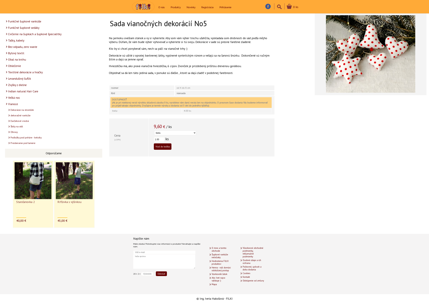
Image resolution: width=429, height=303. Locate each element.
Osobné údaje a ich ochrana (252, 262)
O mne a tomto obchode (219, 249)
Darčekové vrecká (20, 120)
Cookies (246, 273)
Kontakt (246, 277)
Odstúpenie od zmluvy (253, 280)
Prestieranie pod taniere (23, 143)
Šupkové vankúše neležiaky (220, 256)
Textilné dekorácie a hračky (25, 72)
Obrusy (14, 132)
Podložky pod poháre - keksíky (26, 137)
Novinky (191, 7)
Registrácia (207, 7)
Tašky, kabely (16, 40)
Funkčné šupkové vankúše (24, 21)
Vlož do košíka (163, 146)
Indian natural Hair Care (23, 91)
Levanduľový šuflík (19, 78)
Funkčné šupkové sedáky (23, 28)
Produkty (176, 7)
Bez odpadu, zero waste (22, 47)
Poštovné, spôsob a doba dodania (252, 268)
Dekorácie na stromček (22, 109)
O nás (161, 7)
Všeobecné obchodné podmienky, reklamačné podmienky (253, 252)
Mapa (214, 284)
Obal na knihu (17, 59)
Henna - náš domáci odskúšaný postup (221, 269)
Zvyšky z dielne (17, 85)
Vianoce (13, 104)
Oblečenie (14, 66)
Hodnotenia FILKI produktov (220, 262)
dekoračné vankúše (20, 115)
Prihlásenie (225, 7)
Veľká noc (14, 98)
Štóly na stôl (17, 126)
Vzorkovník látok (219, 274)
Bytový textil (16, 53)
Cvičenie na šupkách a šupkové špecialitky (35, 34)
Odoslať (161, 273)
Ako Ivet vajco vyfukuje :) (218, 279)
